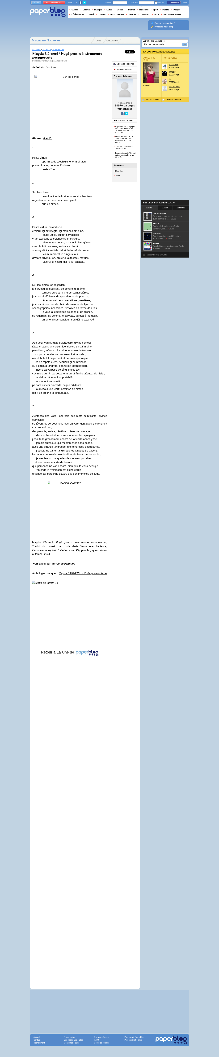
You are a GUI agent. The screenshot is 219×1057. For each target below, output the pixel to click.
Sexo (156, 14)
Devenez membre (173, 99)
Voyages (132, 14)
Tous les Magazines (172, 14)
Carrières (145, 14)
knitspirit (172, 72)
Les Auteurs (112, 41)
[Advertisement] (69, 819)
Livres (109, 10)
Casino (165, 208)
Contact (37, 1040)
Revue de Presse (101, 1037)
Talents (118, 175)
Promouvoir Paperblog (134, 1037)
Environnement (117, 14)
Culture (75, 10)
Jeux (98, 41)
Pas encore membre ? (165, 23)
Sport (155, 10)
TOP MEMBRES (170, 58)
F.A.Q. (96, 1040)
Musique (98, 10)
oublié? (185, 2)
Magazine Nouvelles (46, 40)
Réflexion (181, 208)
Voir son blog (124, 108)
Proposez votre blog (54, 2)
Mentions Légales (71, 1043)
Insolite (165, 10)
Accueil (36, 2)
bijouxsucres (174, 87)
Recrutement (39, 1043)
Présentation (69, 1037)
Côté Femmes (78, 14)
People (176, 10)
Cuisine (102, 14)
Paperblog (48, 12)
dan (170, 79)
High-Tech (143, 10)
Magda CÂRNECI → (83, 573)
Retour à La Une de (58, 652)
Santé (91, 14)
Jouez (173, 219)
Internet (131, 10)
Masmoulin (173, 64)
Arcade (149, 208)
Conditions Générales (73, 1040)
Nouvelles (119, 171)
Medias (120, 10)
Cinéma (86, 10)
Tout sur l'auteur (152, 99)
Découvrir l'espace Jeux (157, 255)
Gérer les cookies (101, 1043)
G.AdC (47, 138)
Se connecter (173, 3)
